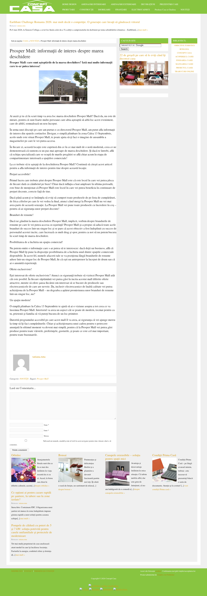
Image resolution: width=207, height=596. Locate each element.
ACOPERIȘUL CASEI (184, 56)
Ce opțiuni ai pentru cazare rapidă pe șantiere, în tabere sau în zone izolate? (31, 495)
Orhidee (16, 455)
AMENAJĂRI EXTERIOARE (123, 4)
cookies (158, 571)
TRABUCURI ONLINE (184, 71)
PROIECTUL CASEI (184, 67)
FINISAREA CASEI (184, 60)
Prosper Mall (43, 378)
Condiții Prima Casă (164, 455)
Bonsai (62, 455)
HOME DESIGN (69, 4)
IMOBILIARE (104, 9)
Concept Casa (34, 7)
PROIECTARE (68, 9)
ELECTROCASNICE (141, 9)
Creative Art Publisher (165, 574)
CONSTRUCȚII (86, 9)
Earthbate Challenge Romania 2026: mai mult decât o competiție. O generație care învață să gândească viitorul (75, 22)
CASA (25, 40)
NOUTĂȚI (185, 9)
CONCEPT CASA (184, 52)
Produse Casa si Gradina (165, 9)
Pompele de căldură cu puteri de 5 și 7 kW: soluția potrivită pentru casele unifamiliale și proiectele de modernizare (31, 530)
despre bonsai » (65, 489)
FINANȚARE (121, 9)
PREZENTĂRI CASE (169, 4)
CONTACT (28, 571)
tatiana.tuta (21, 25)
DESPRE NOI (17, 571)
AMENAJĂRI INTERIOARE (93, 4)
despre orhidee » (42, 485)
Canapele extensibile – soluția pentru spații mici (122, 457)
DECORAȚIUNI (148, 4)
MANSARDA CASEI (184, 64)
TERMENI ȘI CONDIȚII (44, 571)
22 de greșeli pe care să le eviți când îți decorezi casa (143, 56)
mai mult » (143, 29)
